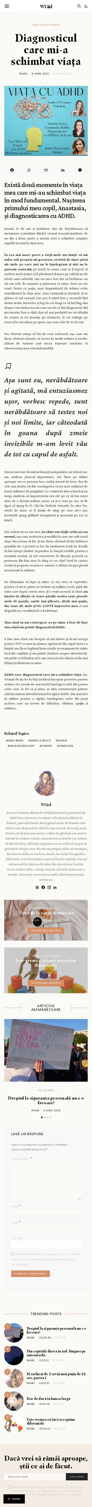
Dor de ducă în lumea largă (48, 1398)
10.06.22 (44, 1428)
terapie (47, 746)
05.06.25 (45, 1337)
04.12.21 (44, 1383)
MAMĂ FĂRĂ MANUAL (46, 908)
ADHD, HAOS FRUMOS (46, 25)
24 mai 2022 (52, 920)
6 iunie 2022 (40, 73)
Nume (16, 1206)
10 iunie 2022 (52, 973)
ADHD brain (15, 740)
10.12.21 (44, 1360)
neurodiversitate (22, 746)
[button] (86, 6)
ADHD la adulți (41, 740)
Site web (17, 1238)
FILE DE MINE (46, 1090)
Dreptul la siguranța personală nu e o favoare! (46, 1100)
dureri (62, 740)
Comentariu (20, 1159)
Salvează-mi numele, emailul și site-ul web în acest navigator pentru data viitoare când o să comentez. (45, 1259)
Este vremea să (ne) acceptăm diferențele (51, 1421)
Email (16, 1222)
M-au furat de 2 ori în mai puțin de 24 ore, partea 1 (56, 1376)
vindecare (66, 746)
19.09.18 (44, 1404)
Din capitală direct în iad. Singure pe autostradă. (56, 1353)
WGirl (46, 6)
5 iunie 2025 (52, 1110)
